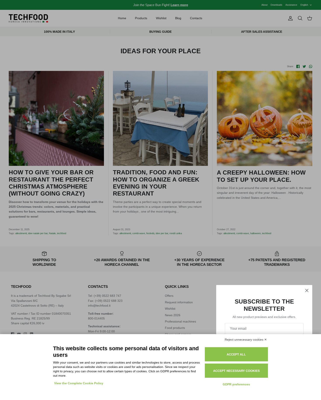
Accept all (236, 354)
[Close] (307, 290)
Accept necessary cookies (236, 371)
